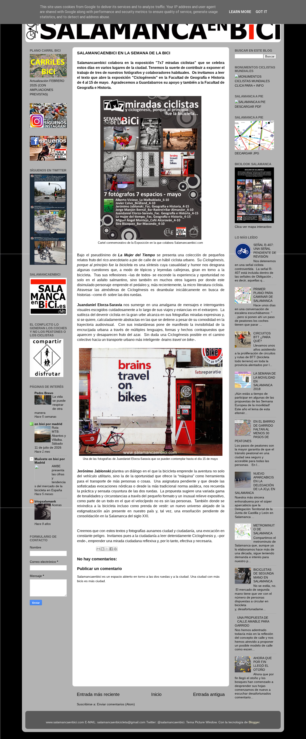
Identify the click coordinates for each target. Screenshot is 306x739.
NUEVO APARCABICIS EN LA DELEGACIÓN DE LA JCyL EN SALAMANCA (255, 483)
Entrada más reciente (98, 694)
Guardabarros (151, 82)
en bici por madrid (48, 424)
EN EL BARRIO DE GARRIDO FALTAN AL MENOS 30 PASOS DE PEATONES (255, 431)
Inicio (156, 694)
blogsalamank (45, 501)
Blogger (254, 722)
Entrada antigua (209, 694)
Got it (261, 12)
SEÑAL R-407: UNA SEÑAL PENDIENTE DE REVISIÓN (264, 250)
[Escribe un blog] (102, 549)
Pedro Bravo (43, 393)
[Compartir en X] (107, 549)
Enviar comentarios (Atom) (116, 704)
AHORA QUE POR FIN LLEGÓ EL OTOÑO (262, 663)
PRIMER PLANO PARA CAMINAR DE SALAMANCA (263, 295)
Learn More (240, 12)
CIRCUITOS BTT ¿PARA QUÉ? (262, 337)
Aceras (57, 505)
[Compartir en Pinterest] (115, 549)
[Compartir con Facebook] (111, 549)
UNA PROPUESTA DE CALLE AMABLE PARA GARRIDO (252, 621)
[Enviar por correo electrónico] (98, 549)
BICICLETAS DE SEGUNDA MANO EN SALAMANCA (263, 575)
